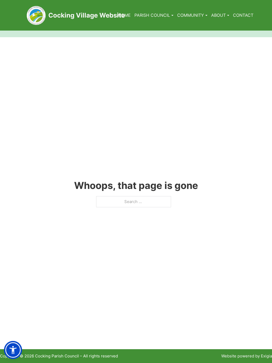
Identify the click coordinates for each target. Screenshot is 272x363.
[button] (13, 350)
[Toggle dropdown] (172, 15)
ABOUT (218, 15)
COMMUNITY (190, 15)
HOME (124, 15)
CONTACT (243, 15)
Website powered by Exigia (246, 355)
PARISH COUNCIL (152, 15)
